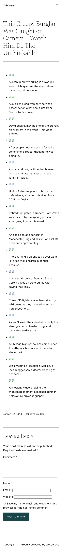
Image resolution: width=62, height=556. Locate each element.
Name (7, 483)
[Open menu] (57, 5)
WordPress (52, 544)
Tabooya (8, 5)
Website (8, 496)
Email (7, 489)
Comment (10, 457)
